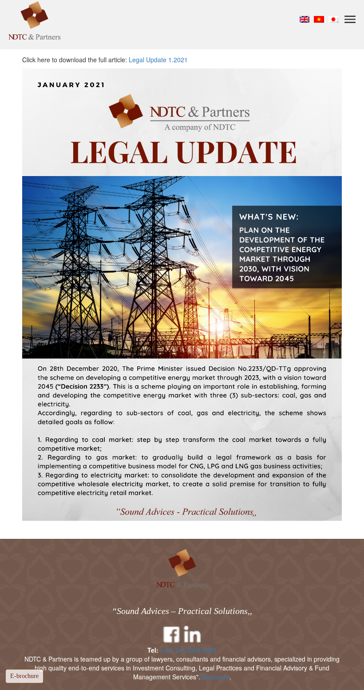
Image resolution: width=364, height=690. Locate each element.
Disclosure (214, 676)
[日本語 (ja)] (333, 18)
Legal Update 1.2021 (158, 59)
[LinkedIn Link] (192, 635)
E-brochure (24, 676)
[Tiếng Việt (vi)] (319, 18)
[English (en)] (305, 18)
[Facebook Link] (171, 635)
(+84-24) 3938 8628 (188, 650)
